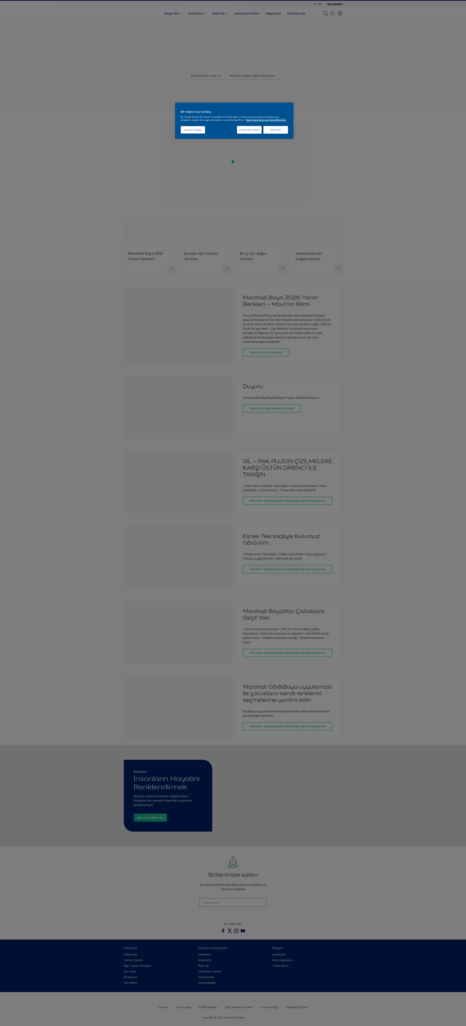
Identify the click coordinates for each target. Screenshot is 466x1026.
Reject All (275, 129)
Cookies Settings (193, 129)
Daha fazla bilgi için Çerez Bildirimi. (266, 120)
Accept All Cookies (249, 129)
